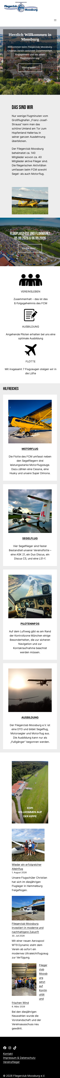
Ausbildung (30, 717)
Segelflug (30, 538)
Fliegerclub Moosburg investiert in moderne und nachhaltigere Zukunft (28, 928)
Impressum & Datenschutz (19, 1057)
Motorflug (30, 448)
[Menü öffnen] (55, 20)
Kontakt (8, 1053)
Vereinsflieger (11, 1061)
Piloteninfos (30, 623)
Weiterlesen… (30, 67)
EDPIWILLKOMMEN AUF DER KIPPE (30, 812)
